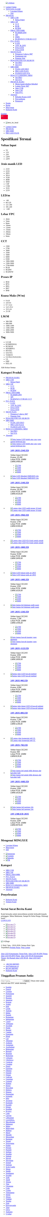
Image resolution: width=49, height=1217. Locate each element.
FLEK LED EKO (22, 69)
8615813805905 (12, 968)
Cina (10, 119)
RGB (17, 26)
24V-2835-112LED (19, 648)
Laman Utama (11, 7)
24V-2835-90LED (19, 680)
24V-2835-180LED (19, 547)
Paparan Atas (20, 58)
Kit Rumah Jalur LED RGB (17, 958)
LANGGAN (6, 920)
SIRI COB (14, 18)
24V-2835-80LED (19, 713)
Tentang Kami (11, 902)
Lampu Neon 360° (22, 86)
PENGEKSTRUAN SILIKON (22, 60)
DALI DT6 (19, 48)
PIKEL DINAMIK (17, 30)
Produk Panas (15, 948)
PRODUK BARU (17, 82)
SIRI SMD (14, 67)
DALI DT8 (19, 50)
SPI (16, 35)
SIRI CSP (14, 22)
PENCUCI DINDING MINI (21, 75)
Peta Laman (25, 948)
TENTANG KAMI (13, 9)
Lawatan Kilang (16, 11)
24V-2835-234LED (19, 450)
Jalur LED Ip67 (35, 958)
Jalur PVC (19, 93)
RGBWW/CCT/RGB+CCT (26, 39)
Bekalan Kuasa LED (23, 97)
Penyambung (20, 99)
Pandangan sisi (20, 56)
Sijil (11, 13)
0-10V (17, 43)
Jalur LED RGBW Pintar (37, 954)
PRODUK (10, 15)
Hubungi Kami (11, 110)
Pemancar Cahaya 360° (24, 54)
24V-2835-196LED (19, 515)
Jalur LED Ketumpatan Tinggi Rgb (14, 954)
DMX (17, 37)
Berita (8, 105)
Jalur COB (19, 88)
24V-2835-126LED (19, 612)
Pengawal (19, 101)
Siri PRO (18, 63)
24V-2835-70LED (19, 745)
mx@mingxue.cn (12, 966)
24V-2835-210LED (19, 482)
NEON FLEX (15, 52)
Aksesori (13, 95)
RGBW (18, 28)
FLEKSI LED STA (22, 73)
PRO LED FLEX (22, 71)
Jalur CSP (19, 90)
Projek (8, 103)
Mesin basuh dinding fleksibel (26, 84)
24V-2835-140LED (19, 579)
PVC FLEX (15, 41)
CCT (17, 24)
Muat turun (10, 107)
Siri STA (18, 65)
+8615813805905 (12, 964)
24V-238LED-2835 (19, 814)
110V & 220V (20, 45)
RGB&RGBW (21, 33)
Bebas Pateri (20, 20)
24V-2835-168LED (19, 781)
